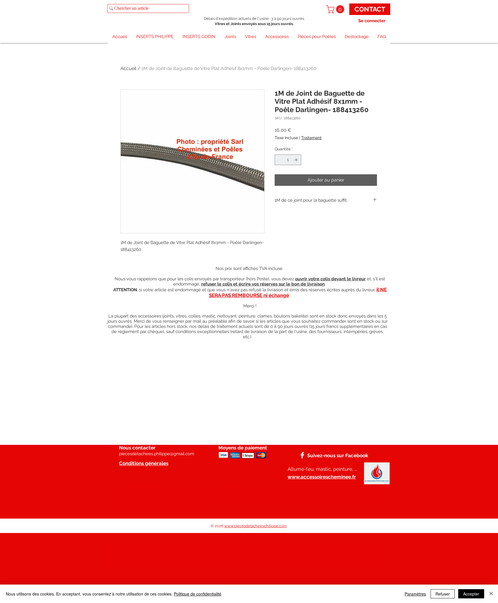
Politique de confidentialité (197, 594)
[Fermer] (491, 593)
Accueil (128, 68)
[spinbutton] (288, 160)
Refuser (442, 594)
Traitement (311, 137)
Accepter (471, 594)
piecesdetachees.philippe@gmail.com (156, 453)
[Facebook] (302, 455)
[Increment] (296, 160)
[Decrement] (279, 160)
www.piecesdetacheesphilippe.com (255, 526)
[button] (336, 9)
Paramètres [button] (415, 594)
